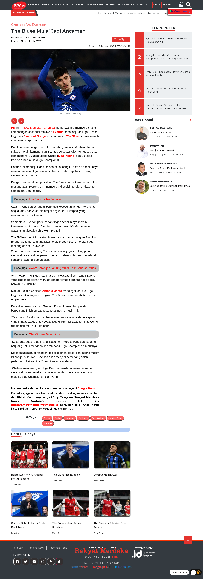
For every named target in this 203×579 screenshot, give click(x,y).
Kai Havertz (83, 418)
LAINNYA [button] (167, 4)
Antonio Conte (52, 291)
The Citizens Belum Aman (38, 334)
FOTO (148, 4)
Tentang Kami (36, 547)
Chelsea (49, 127)
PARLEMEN (33, 4)
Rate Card (18, 547)
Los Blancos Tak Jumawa (38, 199)
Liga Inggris (66, 155)
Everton (58, 132)
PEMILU (45, 4)
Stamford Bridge (34, 136)
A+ (14, 121)
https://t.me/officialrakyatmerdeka (34, 404)
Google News (86, 388)
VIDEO (140, 4)
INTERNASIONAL (126, 4)
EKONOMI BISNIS (94, 4)
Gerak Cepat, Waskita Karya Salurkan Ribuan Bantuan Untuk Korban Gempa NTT (119, 13)
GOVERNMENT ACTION (62, 4)
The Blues (73, 136)
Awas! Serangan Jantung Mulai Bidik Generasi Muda (55, 268)
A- (21, 121)
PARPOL (80, 4)
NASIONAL (111, 4)
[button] (181, 5)
